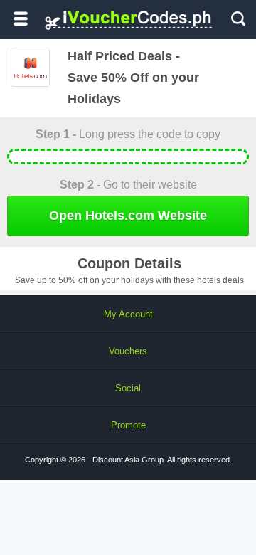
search (238, 18)
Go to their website (128, 185)
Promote (128, 425)
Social (128, 388)
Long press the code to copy (128, 134)
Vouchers (128, 351)
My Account (128, 314)
